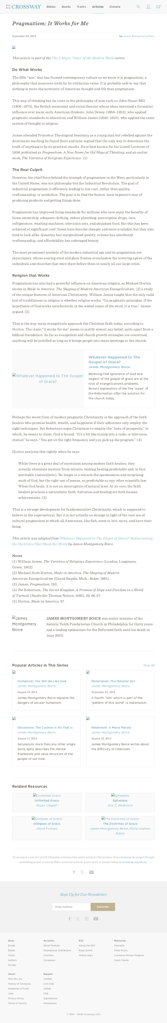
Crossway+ (50, 960)
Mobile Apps (86, 955)
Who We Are (15, 979)
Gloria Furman (46, 828)
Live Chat (49, 984)
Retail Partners (52, 945)
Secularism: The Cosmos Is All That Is (45, 727)
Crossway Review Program (129, 955)
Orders (47, 988)
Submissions (50, 998)
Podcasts (119, 945)
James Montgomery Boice (139, 36)
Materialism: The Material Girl (113, 681)
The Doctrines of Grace (120, 823)
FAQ (46, 993)
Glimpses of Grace (46, 823)
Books (66, 6)
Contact (48, 979)
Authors (12, 960)
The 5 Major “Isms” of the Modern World (83, 58)
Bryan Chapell (46, 805)
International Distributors (57, 950)
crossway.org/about (134, 862)
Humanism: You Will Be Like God (42, 681)
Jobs (10, 993)
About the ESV (87, 945)
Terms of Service (17, 1003)
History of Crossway (19, 984)
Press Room (120, 950)
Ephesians (120, 800)
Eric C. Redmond (120, 805)
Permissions (50, 1003)
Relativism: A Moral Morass (111, 727)
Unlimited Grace (47, 800)
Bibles (51, 6)
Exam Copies (121, 960)
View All (149, 665)
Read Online (85, 950)
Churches (49, 955)
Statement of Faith (18, 988)
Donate (115, 6)
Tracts (81, 6)
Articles (97, 6)
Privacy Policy (16, 998)
